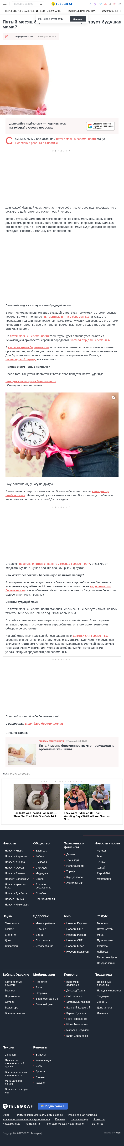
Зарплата (41, 850)
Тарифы (71, 871)
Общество (41, 843)
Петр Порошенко (76, 1018)
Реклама (60, 1119)
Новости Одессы (15, 867)
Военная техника (15, 1013)
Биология (10, 934)
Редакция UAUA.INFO (25, 37)
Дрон (8, 940)
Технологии (12, 923)
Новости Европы (76, 923)
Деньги (70, 854)
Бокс (100, 856)
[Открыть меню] (5, 4)
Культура (102, 946)
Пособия (41, 893)
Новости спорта (107, 843)
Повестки (41, 982)
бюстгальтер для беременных (90, 340)
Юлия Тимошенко (77, 1024)
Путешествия (105, 940)
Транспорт (72, 860)
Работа (40, 856)
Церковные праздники (104, 983)
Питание (41, 929)
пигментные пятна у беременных (66, 316)
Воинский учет (44, 1004)
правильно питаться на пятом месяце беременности (54, 563)
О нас (6, 1115)
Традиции (103, 996)
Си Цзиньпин (74, 996)
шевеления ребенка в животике (36, 143)
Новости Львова (15, 873)
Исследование (44, 946)
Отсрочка (41, 993)
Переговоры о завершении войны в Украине (33, 11)
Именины (102, 1013)
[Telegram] (100, 3)
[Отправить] (41, 3)
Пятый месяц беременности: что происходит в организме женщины (76, 747)
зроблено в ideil (112, 1133)
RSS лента (96, 1123)
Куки (60, 19)
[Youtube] (105, 3)
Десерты (41, 1071)
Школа (40, 879)
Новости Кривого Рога (15, 886)
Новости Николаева (17, 904)
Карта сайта (33, 1123)
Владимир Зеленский (72, 983)
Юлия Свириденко (77, 1036)
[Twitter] (110, 4)
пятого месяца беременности (76, 139)
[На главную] (62, 4)
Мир (67, 916)
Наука (7, 916)
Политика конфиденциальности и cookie (39, 1115)
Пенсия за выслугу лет (16, 1091)
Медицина (42, 873)
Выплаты (41, 862)
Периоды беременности (51, 741)
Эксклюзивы (110, 11)
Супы (39, 1066)
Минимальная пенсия (13, 1082)
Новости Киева (14, 850)
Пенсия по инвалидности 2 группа (14, 1063)
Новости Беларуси (77, 951)
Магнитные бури (107, 957)
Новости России (76, 934)
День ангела (104, 1007)
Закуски (40, 1083)
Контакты (99, 1119)
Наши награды (79, 1119)
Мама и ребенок (45, 923)
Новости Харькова (16, 856)
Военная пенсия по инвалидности (16, 1074)
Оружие (9, 1001)
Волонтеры (12, 1007)
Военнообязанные (47, 998)
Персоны (71, 974)
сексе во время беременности (28, 347)
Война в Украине (16, 974)
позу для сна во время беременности (30, 381)
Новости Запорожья (17, 879)
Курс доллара (74, 877)
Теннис (101, 862)
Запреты (102, 1001)
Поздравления (106, 963)
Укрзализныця (74, 882)
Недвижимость (75, 866)
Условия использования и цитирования (26, 1119)
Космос (9, 929)
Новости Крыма (14, 899)
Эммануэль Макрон (78, 1001)
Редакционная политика (82, 1115)
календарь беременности (44, 723)
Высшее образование (43, 886)
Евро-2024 (103, 873)
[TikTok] (119, 3)
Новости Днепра (15, 862)
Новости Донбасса (16, 893)
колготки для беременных (90, 635)
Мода (100, 934)
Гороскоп (102, 923)
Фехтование (104, 879)
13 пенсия (11, 1054)
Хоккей (101, 867)
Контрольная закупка (81, 11)
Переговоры (12, 996)
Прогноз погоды (45, 899)
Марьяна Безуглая (77, 1030)
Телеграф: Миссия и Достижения (64, 1123)
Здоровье (41, 916)
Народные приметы (109, 990)
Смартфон (11, 946)
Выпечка (41, 1054)
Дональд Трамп (75, 990)
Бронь (39, 987)
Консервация (44, 1060)
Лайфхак (102, 951)
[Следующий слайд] (121, 11)
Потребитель (105, 929)
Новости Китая (75, 946)
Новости (9, 843)
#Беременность (20, 774)
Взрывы (10, 990)
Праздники (103, 974)
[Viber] (95, 4)
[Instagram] (115, 3)
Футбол (101, 850)
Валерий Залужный (78, 1007)
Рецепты (40, 1047)
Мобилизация (44, 974)
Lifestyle (101, 916)
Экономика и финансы (74, 845)
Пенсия (8, 1047)
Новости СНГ (74, 940)
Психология (43, 940)
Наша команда (11, 1123)
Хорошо (78, 19)
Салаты (40, 1077)
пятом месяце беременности (29, 336)
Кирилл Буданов (76, 1013)
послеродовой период (20, 359)
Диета (39, 934)
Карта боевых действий (13, 983)
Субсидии (41, 867)
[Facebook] (90, 3)
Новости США (74, 929)
